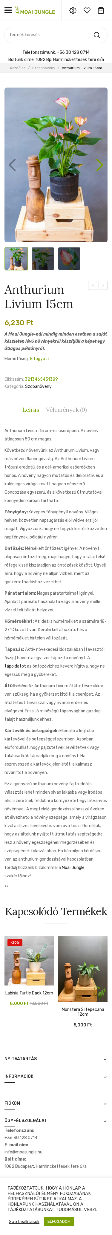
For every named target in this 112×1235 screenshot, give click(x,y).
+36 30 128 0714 (73, 52)
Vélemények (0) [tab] (66, 409)
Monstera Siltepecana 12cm (83, 1012)
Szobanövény (43, 68)
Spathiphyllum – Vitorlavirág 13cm (92, 286)
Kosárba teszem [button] (8, 982)
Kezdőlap (18, 68)
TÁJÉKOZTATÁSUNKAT (31, 1209)
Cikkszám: (14, 379)
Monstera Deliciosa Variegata (103, 286)
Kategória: (14, 386)
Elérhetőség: (16, 358)
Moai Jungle (73, 867)
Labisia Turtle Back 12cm (29, 993)
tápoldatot (15, 666)
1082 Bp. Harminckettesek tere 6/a (70, 59)
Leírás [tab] (30, 409)
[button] (99, 165)
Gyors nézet (17, 982)
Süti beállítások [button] (24, 1221)
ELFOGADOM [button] (58, 1221)
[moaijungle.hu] (35, 10)
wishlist (86, 10)
